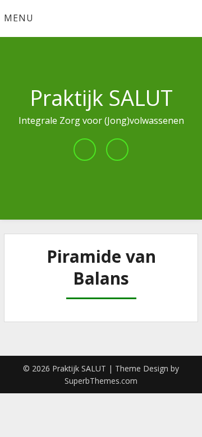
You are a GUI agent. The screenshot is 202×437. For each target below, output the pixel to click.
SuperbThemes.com (101, 380)
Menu (19, 18)
